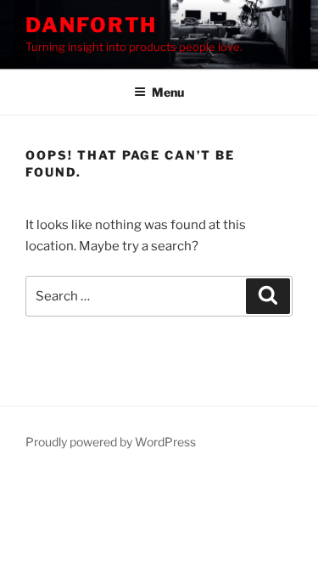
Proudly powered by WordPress (110, 441)
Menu (168, 92)
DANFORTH (91, 25)
